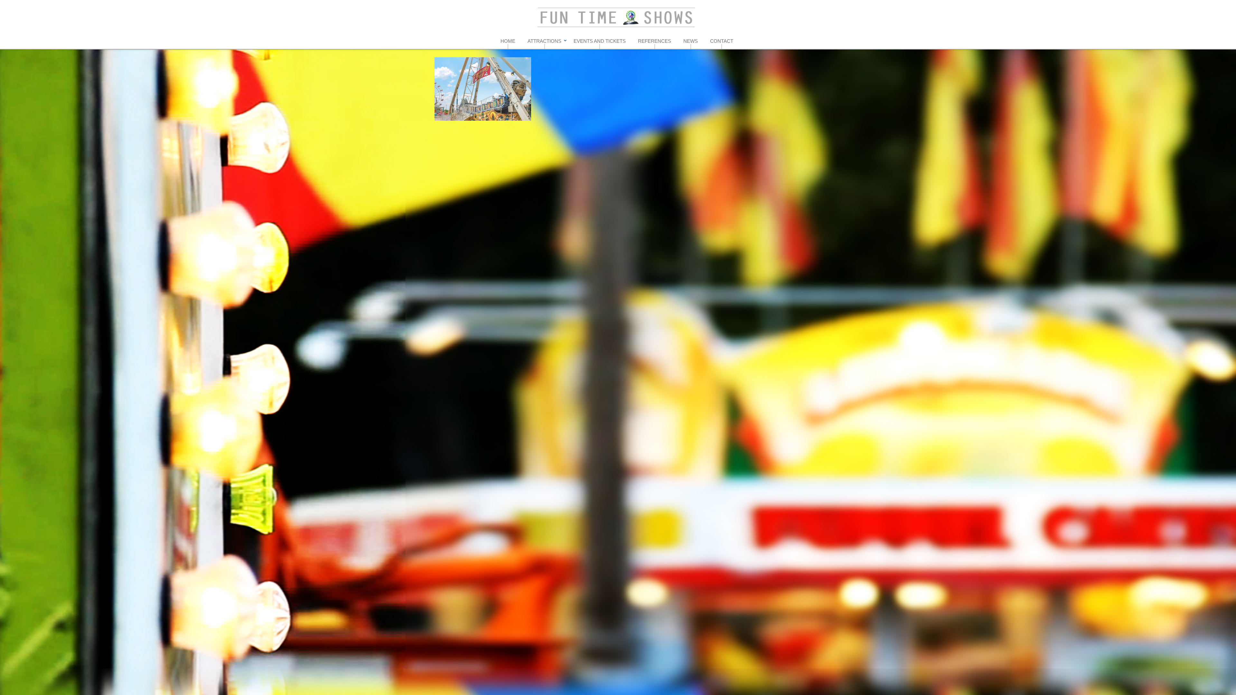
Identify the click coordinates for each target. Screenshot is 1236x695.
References (654, 41)
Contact (721, 41)
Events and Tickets (600, 41)
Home (508, 41)
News (690, 41)
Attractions (544, 41)
